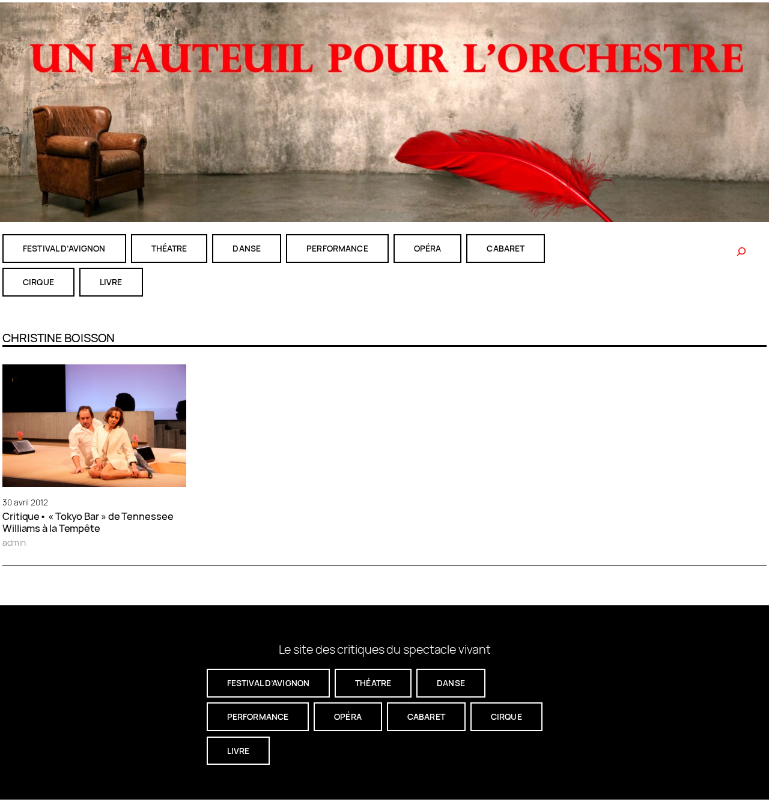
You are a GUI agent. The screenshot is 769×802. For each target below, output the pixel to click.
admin (14, 542)
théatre (169, 248)
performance (337, 248)
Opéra (428, 248)
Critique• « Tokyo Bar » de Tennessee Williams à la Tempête (87, 522)
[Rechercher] (741, 251)
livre (111, 282)
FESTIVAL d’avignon (64, 248)
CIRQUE (38, 282)
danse (247, 248)
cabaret (505, 248)
